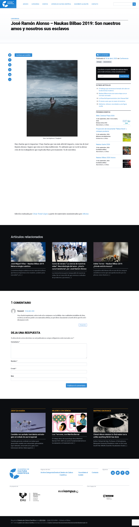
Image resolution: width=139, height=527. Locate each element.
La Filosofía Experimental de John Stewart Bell (113, 98)
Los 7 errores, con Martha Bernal (65, 434)
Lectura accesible (23, 55)
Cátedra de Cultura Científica (66, 474)
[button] (9, 55)
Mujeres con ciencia (61, 411)
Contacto (95, 472)
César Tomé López (40, 214)
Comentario (15, 342)
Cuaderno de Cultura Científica (25, 523)
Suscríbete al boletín (83, 474)
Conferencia (15, 18)
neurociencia (107, 62)
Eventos (57, 472)
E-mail (13, 368)
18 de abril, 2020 (29, 311)
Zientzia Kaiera (18, 411)
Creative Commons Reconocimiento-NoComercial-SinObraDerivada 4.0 (67, 523)
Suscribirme (124, 76)
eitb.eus (85, 214)
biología (99, 62)
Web (12, 376)
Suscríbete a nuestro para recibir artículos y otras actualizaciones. (113, 71)
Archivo (43, 472)
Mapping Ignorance (102, 411)
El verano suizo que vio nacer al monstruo (112, 101)
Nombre (14, 361)
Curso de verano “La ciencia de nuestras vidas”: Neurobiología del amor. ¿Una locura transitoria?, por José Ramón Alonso (69, 266)
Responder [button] (83, 325)
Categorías (50, 472)
